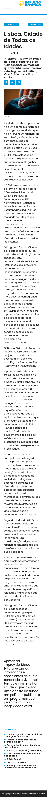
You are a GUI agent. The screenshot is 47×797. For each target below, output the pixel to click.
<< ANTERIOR (11, 24)
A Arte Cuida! (12, 759)
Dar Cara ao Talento (16, 762)
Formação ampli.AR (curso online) (23, 750)
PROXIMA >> (35, 24)
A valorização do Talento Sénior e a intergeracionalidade (23, 735)
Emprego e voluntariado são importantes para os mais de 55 (21, 766)
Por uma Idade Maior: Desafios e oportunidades (22, 746)
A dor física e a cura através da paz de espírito (22, 754)
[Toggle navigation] (7, 5)
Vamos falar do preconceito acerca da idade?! (20, 740)
